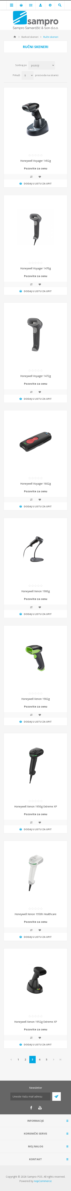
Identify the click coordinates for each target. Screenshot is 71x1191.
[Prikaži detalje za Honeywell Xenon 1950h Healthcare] (35, 873)
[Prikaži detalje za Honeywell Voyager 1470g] (35, 227)
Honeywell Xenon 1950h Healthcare (35, 914)
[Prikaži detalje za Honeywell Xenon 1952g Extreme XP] (35, 980)
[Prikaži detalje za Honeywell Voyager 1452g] (35, 119)
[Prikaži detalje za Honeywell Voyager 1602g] (35, 442)
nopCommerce (43, 1181)
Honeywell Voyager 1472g (35, 376)
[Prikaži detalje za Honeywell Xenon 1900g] (35, 550)
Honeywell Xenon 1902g (35, 699)
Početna (15, 37)
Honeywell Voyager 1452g (35, 160)
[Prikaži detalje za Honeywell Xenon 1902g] (35, 657)
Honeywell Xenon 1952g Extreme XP (35, 1021)
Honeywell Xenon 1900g (35, 591)
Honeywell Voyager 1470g (35, 268)
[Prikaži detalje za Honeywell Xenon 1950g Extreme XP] (35, 765)
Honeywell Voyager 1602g (35, 483)
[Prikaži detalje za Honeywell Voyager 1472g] (35, 335)
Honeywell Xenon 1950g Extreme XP (35, 806)
